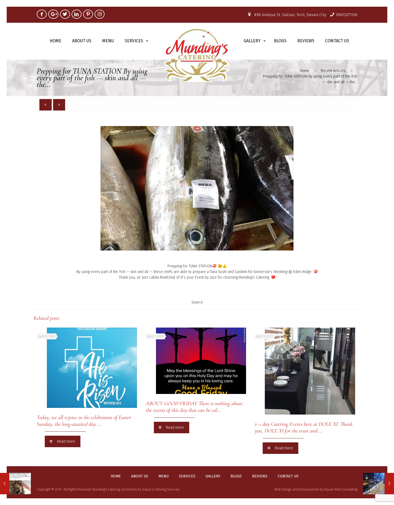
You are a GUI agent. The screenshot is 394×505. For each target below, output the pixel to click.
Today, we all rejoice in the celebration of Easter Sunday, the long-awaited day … (84, 420)
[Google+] (53, 14)
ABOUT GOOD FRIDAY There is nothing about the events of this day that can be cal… (194, 406)
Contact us (288, 476)
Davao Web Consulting (340, 489)
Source (197, 302)
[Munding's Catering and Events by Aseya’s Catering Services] (197, 55)
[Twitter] (65, 14)
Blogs (236, 476)
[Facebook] (42, 14)
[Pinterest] (88, 14)
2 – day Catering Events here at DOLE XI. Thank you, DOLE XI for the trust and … (304, 427)
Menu (163, 476)
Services (187, 476)
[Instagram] (100, 14)
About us (139, 476)
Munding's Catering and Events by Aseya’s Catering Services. (136, 489)
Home (304, 71)
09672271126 (346, 14)
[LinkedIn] (76, 14)
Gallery (213, 476)
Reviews (259, 476)
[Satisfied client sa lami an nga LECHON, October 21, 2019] (15, 483)
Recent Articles (333, 71)
